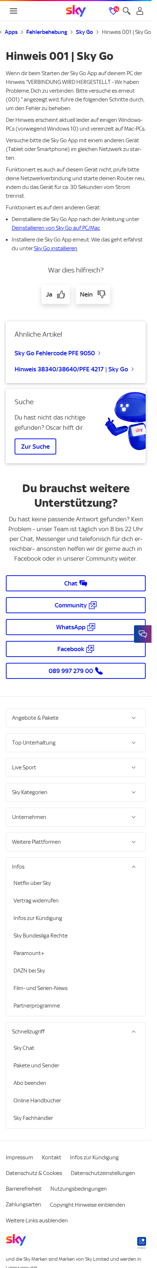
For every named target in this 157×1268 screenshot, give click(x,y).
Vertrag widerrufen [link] (36, 900)
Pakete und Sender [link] (36, 1065)
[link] (76, 11)
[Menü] (13, 11)
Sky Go (84, 32)
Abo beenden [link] (30, 1083)
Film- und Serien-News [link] (41, 988)
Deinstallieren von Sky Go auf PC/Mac (56, 228)
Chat (70, 583)
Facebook (70, 649)
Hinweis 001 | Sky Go (126, 32)
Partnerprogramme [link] (37, 1005)
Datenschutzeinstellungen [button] (103, 1173)
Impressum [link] (19, 1157)
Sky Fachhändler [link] (33, 1118)
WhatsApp (70, 627)
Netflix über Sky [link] (32, 883)
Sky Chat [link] (24, 1048)
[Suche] (127, 11)
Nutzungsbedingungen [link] (78, 1189)
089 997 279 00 (71, 670)
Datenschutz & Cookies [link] (34, 1173)
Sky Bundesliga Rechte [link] (41, 935)
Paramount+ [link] (29, 953)
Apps (11, 32)
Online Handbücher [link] (37, 1100)
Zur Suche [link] (35, 446)
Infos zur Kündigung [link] (38, 918)
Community (71, 605)
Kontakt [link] (51, 1157)
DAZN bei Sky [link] (29, 970)
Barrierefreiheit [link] (24, 1189)
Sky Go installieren (55, 248)
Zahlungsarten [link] (23, 1204)
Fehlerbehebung (46, 32)
